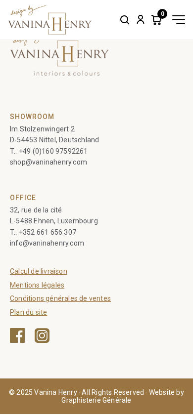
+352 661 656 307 (47, 232)
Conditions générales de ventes (60, 298)
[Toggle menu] (178, 19)
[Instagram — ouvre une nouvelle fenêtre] (42, 335)
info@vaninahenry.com (47, 243)
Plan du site (28, 312)
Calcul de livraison (38, 271)
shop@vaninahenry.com (48, 162)
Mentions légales (37, 285)
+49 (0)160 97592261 (53, 151)
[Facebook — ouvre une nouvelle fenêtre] (17, 335)
